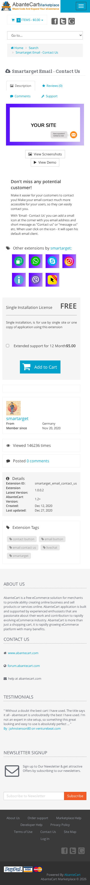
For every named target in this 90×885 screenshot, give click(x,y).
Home (18, 48)
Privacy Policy (60, 825)
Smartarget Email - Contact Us (37, 52)
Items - (29, 20)
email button (53, 539)
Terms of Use (23, 832)
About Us (13, 818)
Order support (38, 818)
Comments (21, 96)
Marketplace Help (68, 818)
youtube (72, 21)
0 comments (38, 460)
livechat (51, 547)
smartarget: (61, 248)
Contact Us (48, 832)
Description (22, 85)
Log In (45, 839)
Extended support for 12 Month (44, 345)
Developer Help (31, 825)
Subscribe (75, 796)
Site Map (70, 832)
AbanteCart (72, 874)
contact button (23, 539)
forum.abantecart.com (24, 666)
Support (51, 96)
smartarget (17, 418)
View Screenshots (47, 154)
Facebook (54, 21)
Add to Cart (45, 367)
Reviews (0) (53, 85)
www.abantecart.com (23, 653)
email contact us (24, 547)
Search (33, 48)
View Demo (46, 162)
